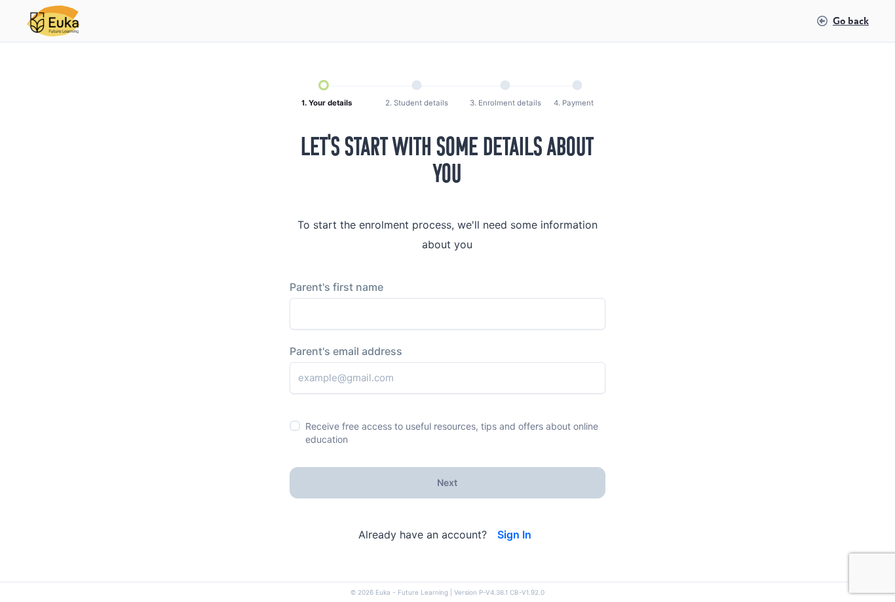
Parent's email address (346, 351)
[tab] (326, 94)
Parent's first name (336, 287)
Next (447, 483)
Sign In (514, 535)
